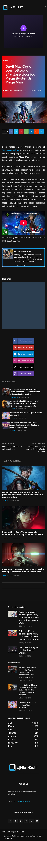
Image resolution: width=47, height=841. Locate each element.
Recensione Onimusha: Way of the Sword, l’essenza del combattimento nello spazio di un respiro (25, 392)
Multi (12, 60)
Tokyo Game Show (10, 150)
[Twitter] (16, 131)
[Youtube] (31, 821)
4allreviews (14, 397)
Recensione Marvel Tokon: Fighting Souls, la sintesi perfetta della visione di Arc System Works (29, 617)
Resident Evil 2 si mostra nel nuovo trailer (12, 447)
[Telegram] (41, 131)
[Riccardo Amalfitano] (8, 257)
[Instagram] (18, 265)
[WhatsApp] (26, 131)
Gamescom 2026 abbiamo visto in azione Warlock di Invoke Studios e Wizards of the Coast (24, 425)
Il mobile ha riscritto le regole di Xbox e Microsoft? (26, 414)
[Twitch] (37, 821)
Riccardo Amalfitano (13, 90)
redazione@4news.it (23, 801)
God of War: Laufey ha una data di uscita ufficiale (28, 650)
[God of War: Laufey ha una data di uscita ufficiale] (12, 649)
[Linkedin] (31, 131)
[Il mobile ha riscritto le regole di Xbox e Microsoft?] (6, 415)
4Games (6, 60)
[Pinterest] (21, 131)
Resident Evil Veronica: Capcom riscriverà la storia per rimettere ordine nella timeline (23, 570)
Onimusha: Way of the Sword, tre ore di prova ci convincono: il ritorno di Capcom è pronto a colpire (22, 495)
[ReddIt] (36, 131)
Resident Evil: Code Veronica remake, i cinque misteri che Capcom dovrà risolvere (22, 533)
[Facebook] (11, 131)
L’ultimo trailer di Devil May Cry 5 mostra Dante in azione (35, 449)
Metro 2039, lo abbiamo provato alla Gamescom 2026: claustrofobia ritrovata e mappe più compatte (24, 403)
